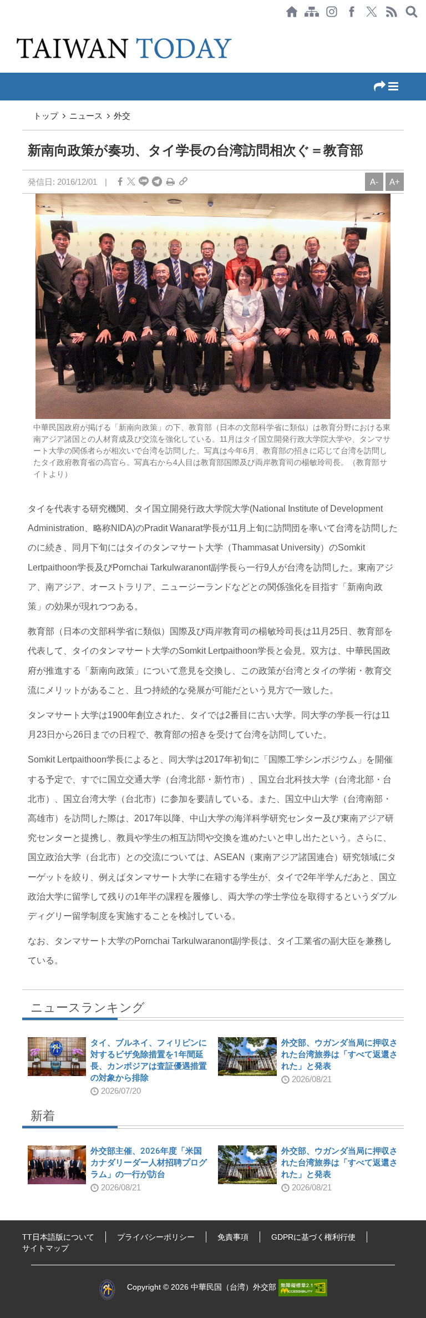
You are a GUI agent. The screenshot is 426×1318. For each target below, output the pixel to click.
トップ (45, 115)
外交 (122, 115)
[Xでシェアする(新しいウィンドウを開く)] (372, 12)
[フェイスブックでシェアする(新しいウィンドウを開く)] (352, 12)
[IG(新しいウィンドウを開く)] (332, 12)
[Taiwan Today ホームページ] (292, 12)
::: (3, 28)
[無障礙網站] (302, 1286)
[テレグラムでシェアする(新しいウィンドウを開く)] (157, 181)
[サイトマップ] (312, 12)
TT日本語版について (58, 1237)
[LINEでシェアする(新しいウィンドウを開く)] (143, 181)
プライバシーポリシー (156, 1237)
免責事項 (232, 1237)
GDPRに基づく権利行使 (313, 1237)
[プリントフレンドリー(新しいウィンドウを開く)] (171, 181)
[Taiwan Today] (125, 48)
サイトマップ (45, 1248)
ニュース (86, 115)
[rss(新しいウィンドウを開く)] (391, 12)
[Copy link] (183, 181)
